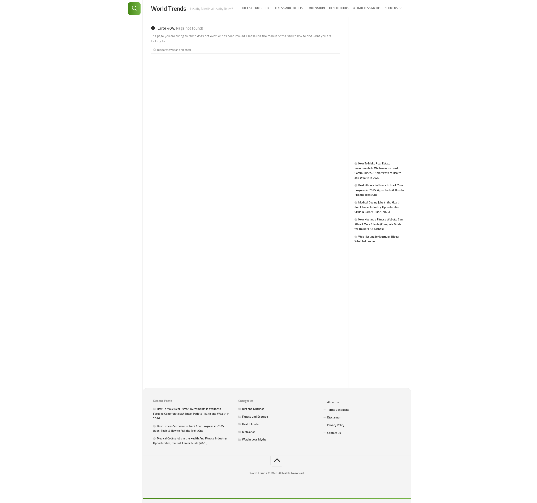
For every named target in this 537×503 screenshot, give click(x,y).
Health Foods (339, 8)
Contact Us (334, 433)
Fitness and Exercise (289, 8)
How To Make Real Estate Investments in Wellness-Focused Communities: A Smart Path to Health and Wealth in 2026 (191, 413)
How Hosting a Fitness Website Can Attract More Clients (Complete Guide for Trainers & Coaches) (379, 224)
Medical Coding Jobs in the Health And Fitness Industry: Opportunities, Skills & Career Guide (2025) (377, 207)
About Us (391, 8)
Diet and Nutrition (256, 8)
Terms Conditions (338, 410)
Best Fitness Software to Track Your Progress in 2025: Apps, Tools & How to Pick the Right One (379, 190)
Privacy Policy (335, 425)
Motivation (317, 8)
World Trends (168, 8)
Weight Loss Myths (367, 8)
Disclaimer (333, 417)
